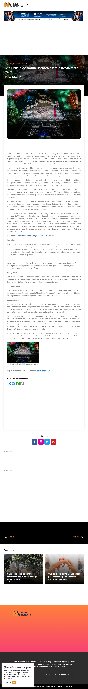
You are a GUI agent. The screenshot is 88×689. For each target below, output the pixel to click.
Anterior (11, 537)
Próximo (76, 537)
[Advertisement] (44, 38)
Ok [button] (14, 682)
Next (81, 571)
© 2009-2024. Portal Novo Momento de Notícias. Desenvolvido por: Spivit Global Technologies (44, 686)
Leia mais (8, 683)
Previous (7, 571)
